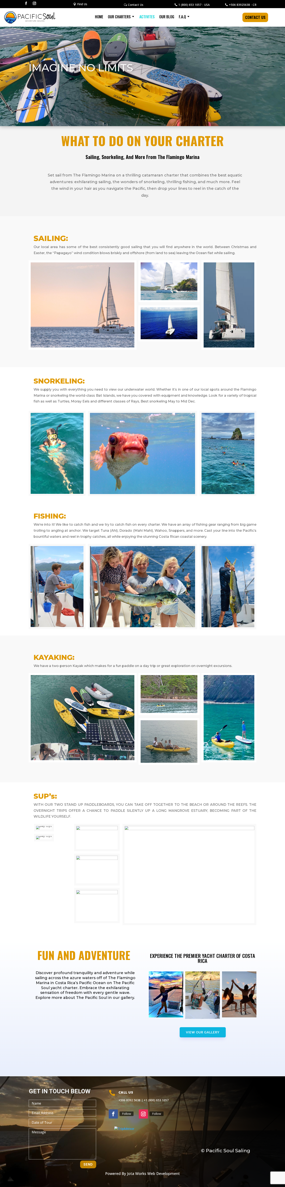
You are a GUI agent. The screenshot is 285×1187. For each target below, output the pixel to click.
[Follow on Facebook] (26, 3)
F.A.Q (182, 17)
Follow (126, 1114)
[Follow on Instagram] (34, 3)
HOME (99, 17)
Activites (147, 17)
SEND (88, 1164)
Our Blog (166, 17)
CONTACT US (255, 17)
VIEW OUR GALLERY (202, 1032)
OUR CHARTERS (119, 17)
